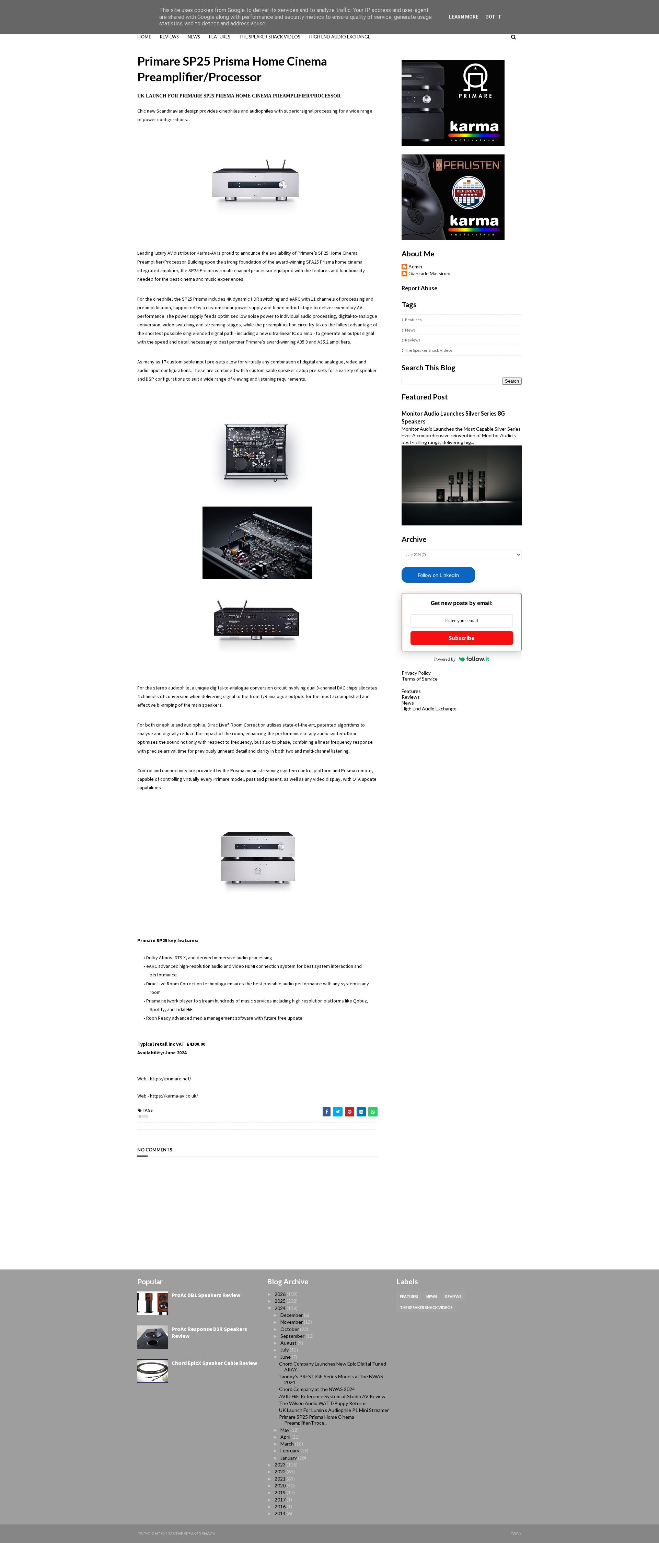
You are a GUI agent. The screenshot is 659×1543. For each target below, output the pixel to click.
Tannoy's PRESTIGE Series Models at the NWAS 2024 (331, 1379)
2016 (281, 1506)
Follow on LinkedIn (438, 575)
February (290, 1450)
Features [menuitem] (219, 36)
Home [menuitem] (144, 36)
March (287, 1444)
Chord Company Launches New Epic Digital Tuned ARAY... (332, 1366)
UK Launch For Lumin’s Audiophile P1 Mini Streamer (334, 1410)
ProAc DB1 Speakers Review (206, 1294)
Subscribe (462, 638)
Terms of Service (420, 679)
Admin (415, 266)
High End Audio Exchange (429, 708)
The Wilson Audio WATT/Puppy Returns (323, 1403)
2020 (281, 1485)
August (289, 1343)
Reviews (412, 340)
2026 (281, 1294)
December (292, 1315)
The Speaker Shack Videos (429, 350)
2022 (281, 1471)
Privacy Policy (416, 673)
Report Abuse (419, 288)
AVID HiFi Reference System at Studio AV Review (332, 1396)
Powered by (445, 659)
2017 (281, 1500)
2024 (281, 1308)
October (290, 1329)
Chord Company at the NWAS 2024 (317, 1389)
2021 (281, 1479)
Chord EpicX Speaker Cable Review (214, 1362)
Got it (493, 17)
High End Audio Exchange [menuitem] (339, 36)
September (292, 1336)
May (285, 1430)
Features (413, 319)
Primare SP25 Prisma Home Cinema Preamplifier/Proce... (316, 1420)
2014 (281, 1513)
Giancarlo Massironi (429, 273)
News (142, 1116)
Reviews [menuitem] (169, 36)
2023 (281, 1464)
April (285, 1437)
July (285, 1350)
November (292, 1322)
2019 (281, 1492)
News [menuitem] (194, 36)
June (286, 1357)
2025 (281, 1301)
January (289, 1458)
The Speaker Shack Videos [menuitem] (269, 36)
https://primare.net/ (170, 1079)
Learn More (463, 17)
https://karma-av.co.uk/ (174, 1096)
